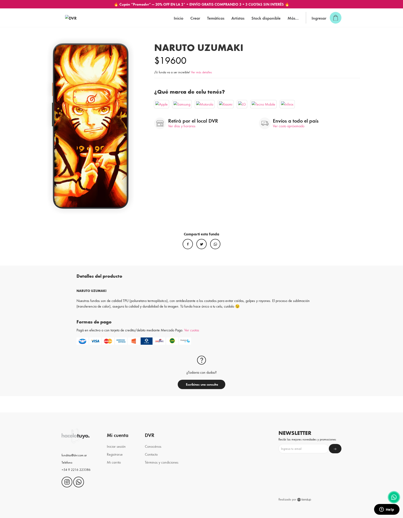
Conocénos (153, 446)
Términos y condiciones (161, 462)
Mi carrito (114, 462)
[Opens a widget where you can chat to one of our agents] (387, 510)
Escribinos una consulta (201, 384)
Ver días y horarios (181, 125)
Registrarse (115, 454)
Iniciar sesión (116, 446)
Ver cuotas (191, 329)
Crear (195, 18)
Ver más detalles (201, 72)
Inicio (178, 18)
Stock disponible (266, 18)
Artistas (237, 18)
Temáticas (215, 18)
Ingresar (319, 18)
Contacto (151, 454)
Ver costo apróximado (288, 125)
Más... (293, 18)
